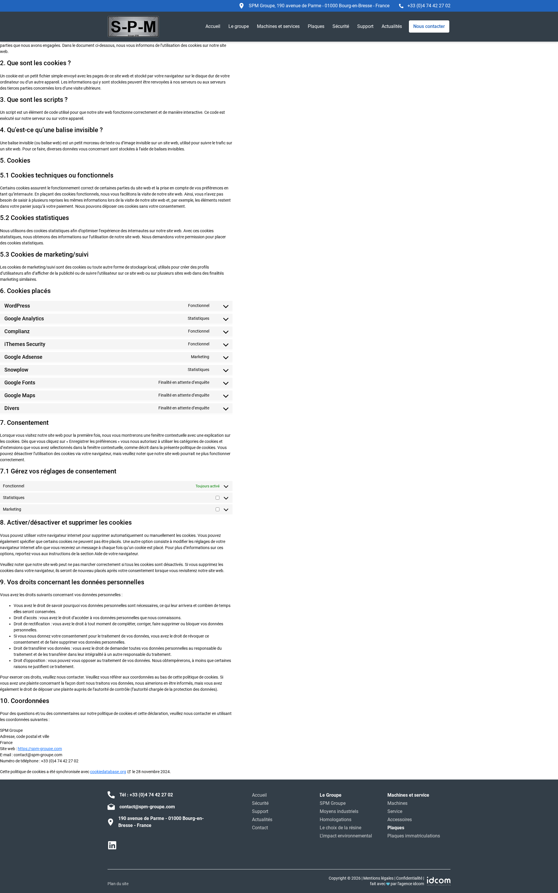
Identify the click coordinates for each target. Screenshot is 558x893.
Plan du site (118, 883)
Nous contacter (429, 26)
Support (365, 26)
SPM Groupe (333, 803)
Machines (397, 803)
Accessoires (399, 819)
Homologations (335, 819)
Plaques (316, 26)
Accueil (212, 26)
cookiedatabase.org (108, 771)
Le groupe (238, 26)
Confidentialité (409, 878)
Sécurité (340, 26)
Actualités (392, 26)
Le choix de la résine (340, 827)
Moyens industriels (339, 811)
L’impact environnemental (346, 836)
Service (394, 811)
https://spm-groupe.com (40, 748)
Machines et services (278, 26)
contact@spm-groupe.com (147, 806)
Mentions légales (378, 878)
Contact (260, 827)
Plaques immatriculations (413, 836)
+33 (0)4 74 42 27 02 (151, 795)
